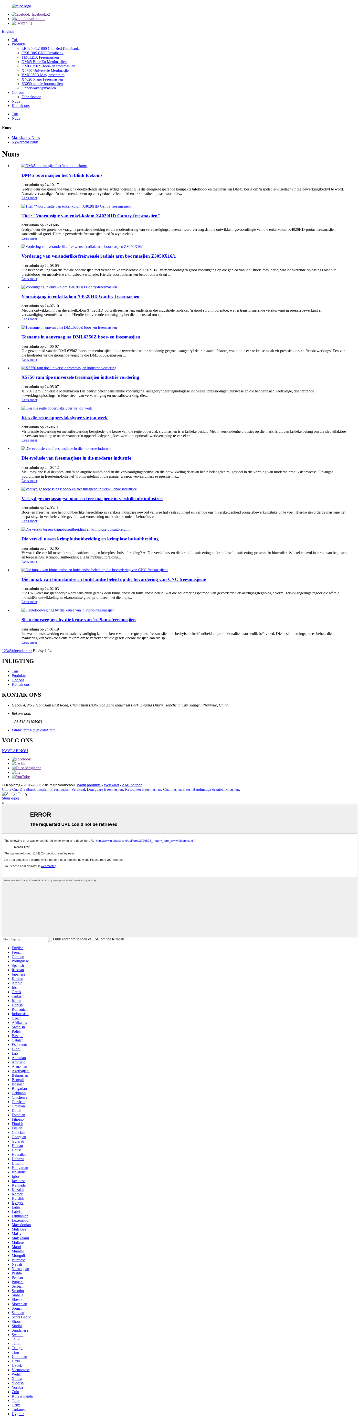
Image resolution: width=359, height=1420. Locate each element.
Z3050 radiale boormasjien (42, 84)
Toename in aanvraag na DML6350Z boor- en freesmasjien (80, 336)
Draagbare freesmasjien (105, 789)
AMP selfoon (132, 785)
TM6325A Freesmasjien (40, 57)
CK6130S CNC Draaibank (42, 53)
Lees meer (29, 198)
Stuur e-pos (11, 798)
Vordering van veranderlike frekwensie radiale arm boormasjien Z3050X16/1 (98, 256)
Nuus (16, 101)
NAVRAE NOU (15, 751)
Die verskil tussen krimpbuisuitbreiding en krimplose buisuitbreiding (90, 538)
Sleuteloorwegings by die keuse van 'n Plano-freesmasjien (78, 619)
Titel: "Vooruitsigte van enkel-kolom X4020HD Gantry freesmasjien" (90, 215)
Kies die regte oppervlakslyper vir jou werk (64, 417)
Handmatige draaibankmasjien (215, 789)
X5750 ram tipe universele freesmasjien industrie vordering (80, 377)
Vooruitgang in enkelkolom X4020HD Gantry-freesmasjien (80, 296)
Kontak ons (21, 106)
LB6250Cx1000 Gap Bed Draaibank (50, 48)
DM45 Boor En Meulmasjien (44, 62)
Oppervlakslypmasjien (38, 88)
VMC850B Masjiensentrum (42, 75)
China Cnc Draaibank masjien (25, 789)
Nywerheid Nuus (25, 142)
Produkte (19, 44)
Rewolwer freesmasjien (143, 789)
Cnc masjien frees (176, 789)
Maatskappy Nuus (26, 138)
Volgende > (19, 651)
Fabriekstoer (31, 97)
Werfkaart (111, 785)
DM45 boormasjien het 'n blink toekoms (61, 175)
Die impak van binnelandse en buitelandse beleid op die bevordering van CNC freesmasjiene (113, 579)
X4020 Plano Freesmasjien (42, 79)
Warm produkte (89, 785)
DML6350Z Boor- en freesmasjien (48, 66)
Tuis (15, 40)
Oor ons (18, 92)
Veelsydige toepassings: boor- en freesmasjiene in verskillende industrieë (92, 498)
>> (30, 651)
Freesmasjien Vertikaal (67, 789)
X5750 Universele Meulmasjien (46, 70)
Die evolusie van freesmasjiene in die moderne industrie (76, 458)
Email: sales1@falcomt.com (33, 730)
